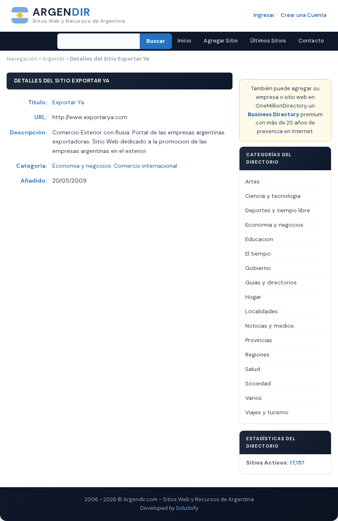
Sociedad (258, 383)
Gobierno (258, 268)
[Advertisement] (157, 232)
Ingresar (264, 15)
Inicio (185, 40)
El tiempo (258, 253)
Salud (252, 369)
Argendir (53, 58)
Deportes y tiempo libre (277, 210)
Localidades (261, 311)
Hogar (253, 296)
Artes (252, 181)
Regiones (257, 354)
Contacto (311, 40)
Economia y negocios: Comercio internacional (114, 165)
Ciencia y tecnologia (272, 195)
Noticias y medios (269, 325)
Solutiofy (187, 508)
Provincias (258, 340)
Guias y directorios (271, 282)
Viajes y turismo (267, 412)
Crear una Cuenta (303, 15)
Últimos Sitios (268, 40)
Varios (253, 397)
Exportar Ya (68, 102)
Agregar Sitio (221, 40)
